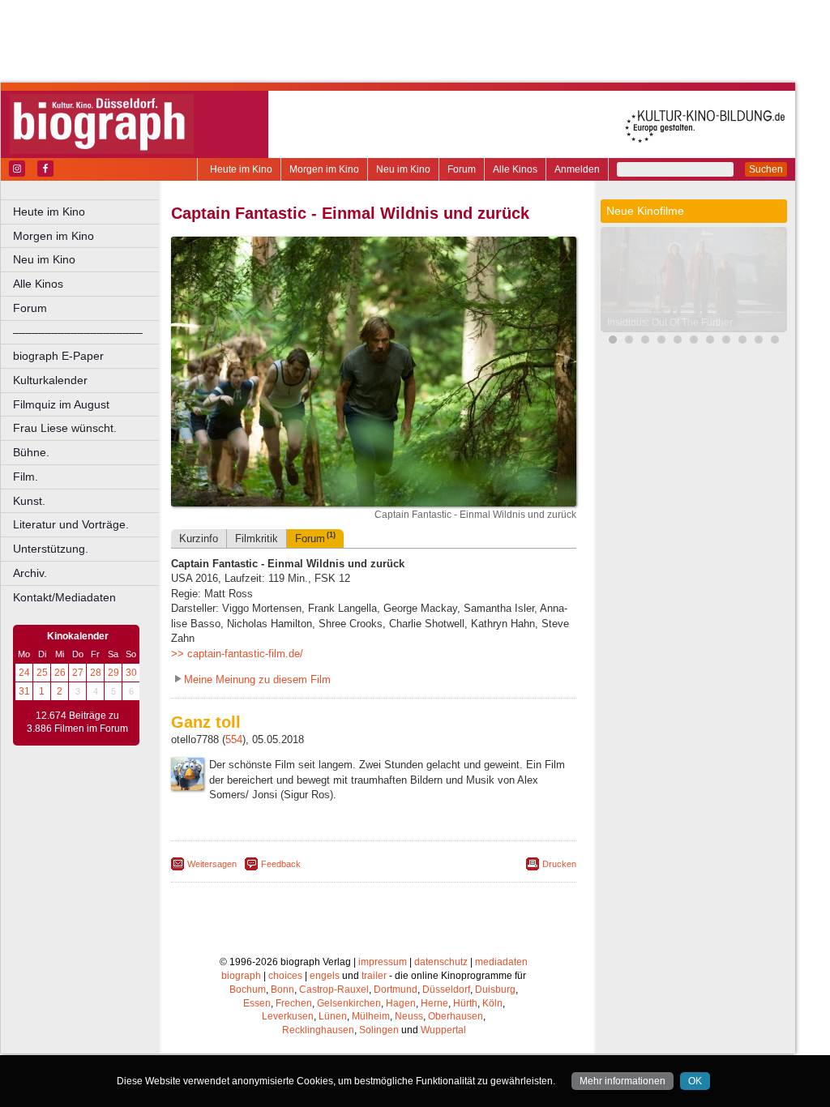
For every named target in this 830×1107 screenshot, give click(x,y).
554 (233, 739)
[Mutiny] (726, 342)
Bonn (282, 989)
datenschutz (441, 962)
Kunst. (29, 500)
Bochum (247, 989)
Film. (25, 476)
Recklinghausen (318, 1030)
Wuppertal (443, 1030)
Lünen (333, 1016)
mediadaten (501, 962)
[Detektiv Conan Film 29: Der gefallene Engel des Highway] (645, 342)
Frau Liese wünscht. (65, 427)
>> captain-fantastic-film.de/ (237, 654)
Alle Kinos (515, 169)
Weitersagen (212, 864)
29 (113, 672)
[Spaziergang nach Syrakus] (710, 342)
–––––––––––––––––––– (78, 332)
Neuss (409, 1016)
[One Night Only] (661, 342)
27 (77, 672)
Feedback (281, 864)
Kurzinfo (198, 538)
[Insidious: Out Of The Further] (613, 342)
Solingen (379, 1030)
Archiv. (30, 572)
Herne (434, 1003)
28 (95, 672)
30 (131, 672)
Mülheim (371, 1016)
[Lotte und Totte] (759, 342)
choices (285, 975)
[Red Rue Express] (775, 342)
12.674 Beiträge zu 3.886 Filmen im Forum (77, 722)
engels (325, 975)
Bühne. (31, 452)
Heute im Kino (241, 169)
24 (24, 672)
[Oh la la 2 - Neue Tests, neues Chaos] (694, 342)
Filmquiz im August (61, 404)
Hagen (401, 1003)
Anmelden (577, 169)
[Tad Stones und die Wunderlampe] (742, 342)
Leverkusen (288, 1016)
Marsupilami (634, 322)
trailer (374, 975)
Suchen (766, 169)
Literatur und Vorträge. (71, 524)
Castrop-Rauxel (334, 989)
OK (695, 1081)
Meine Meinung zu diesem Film (257, 679)
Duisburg (495, 989)
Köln (492, 1003)
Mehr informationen (622, 1081)
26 (60, 672)
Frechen (294, 1003)
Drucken (559, 864)
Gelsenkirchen (349, 1003)
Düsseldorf (446, 989)
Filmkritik (256, 538)
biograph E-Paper (58, 355)
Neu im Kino (403, 169)
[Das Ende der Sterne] (678, 342)
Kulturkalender (50, 380)
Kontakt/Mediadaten (64, 597)
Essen (257, 1003)
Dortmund (395, 989)
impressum (382, 962)
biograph (241, 975)
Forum (461, 169)
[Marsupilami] (629, 342)
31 (24, 691)
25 (42, 672)
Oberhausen (455, 1016)
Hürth (465, 1003)
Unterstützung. (50, 548)
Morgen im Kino (324, 169)
